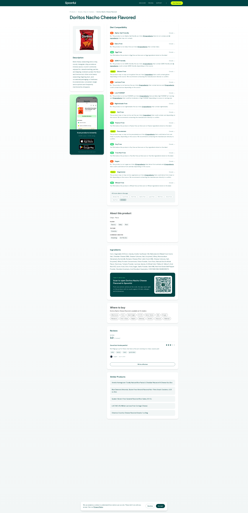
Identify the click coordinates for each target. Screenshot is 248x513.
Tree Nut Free (120, 153)
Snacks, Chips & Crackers (86, 12)
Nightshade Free (121, 104)
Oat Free (120, 112)
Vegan (117, 161)
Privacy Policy (98, 507)
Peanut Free (119, 123)
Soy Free (118, 144)
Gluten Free (121, 71)
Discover (142, 3)
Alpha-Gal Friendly (122, 33)
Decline (150, 506)
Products (73, 12)
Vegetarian (121, 172)
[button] (148, 36)
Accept (160, 506)
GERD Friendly (120, 61)
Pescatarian (121, 131)
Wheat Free (119, 183)
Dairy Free (118, 44)
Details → (172, 33)
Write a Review (143, 364)
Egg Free (118, 52)
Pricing (150, 3)
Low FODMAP (120, 93)
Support (159, 3)
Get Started (177, 3)
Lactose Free (120, 82)
